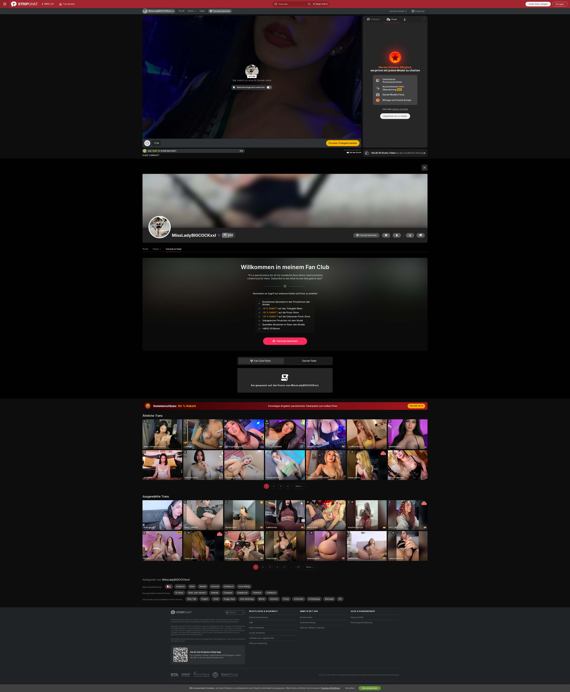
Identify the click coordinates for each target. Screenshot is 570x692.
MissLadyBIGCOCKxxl (176, 579)
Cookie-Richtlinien (257, 633)
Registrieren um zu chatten (395, 116)
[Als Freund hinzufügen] (410, 235)
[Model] (425, 168)
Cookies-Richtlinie (330, 688)
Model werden (306, 617)
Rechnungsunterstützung (361, 623)
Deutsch (232, 612)
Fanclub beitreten (287, 341)
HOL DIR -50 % (416, 406)
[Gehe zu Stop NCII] (230, 675)
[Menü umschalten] (5, 4)
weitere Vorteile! (400, 109)
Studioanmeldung (307, 623)
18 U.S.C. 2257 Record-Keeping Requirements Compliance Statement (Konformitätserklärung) (359, 675)
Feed (202, 11)
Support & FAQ (357, 617)
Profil (181, 11)
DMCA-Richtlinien (256, 628)
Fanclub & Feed (173, 249)
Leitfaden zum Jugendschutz (261, 638)
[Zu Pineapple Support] (215, 675)
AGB (251, 623)
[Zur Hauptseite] (24, 4)
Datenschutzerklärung (258, 617)
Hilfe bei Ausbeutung (258, 643)
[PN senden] (421, 235)
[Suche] (309, 4)
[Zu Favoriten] (147, 143)
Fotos (192, 11)
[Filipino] (169, 586)
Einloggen (560, 4)
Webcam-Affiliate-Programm (312, 628)
